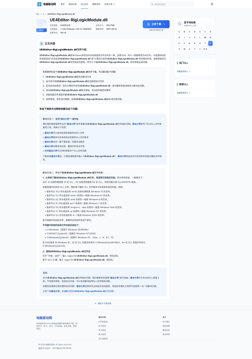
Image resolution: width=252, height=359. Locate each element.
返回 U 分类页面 (104, 303)
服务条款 (166, 330)
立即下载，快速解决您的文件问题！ (79, 291)
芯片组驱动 (103, 338)
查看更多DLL (182, 71)
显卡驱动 (102, 326)
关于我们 (166, 322)
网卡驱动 (102, 334)
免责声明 (166, 334)
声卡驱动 (102, 330)
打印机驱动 (103, 322)
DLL (37, 14)
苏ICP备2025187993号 (62, 348)
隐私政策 (166, 326)
